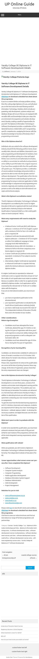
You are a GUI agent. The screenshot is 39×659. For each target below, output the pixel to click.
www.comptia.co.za (11, 498)
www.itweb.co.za (10, 500)
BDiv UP (3, 636)
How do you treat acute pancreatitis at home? (15, 639)
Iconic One (9, 657)
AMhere (6, 71)
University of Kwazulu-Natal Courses (12, 626)
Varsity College (18, 525)
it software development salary (19, 530)
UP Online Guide (19, 4)
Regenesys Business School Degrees (12, 629)
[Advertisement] (19, 40)
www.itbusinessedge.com (13, 503)
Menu (19, 15)
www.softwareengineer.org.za (15, 495)
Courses (10, 525)
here (10, 508)
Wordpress (29, 657)
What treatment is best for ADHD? (11, 632)
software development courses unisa (21, 538)
